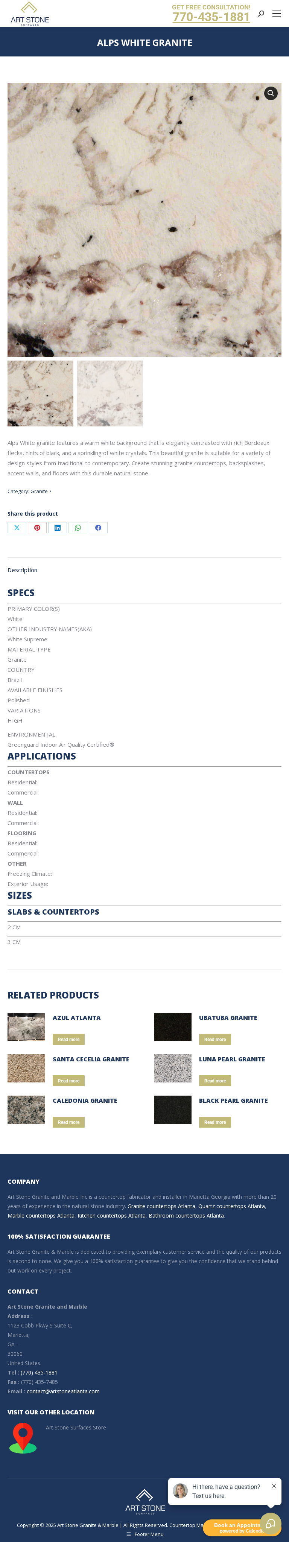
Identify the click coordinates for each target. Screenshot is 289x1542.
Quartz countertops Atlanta (231, 1206)
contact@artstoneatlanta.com (63, 1391)
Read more (68, 1039)
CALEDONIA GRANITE (85, 1100)
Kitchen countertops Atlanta (112, 1215)
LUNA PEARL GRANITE (232, 1059)
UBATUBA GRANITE (228, 1018)
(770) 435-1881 (39, 1372)
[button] (271, 93)
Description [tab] (22, 570)
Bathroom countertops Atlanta (186, 1215)
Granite (39, 491)
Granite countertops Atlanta (161, 1206)
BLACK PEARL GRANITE (233, 1100)
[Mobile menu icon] (276, 13)
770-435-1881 (211, 17)
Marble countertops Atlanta (41, 1215)
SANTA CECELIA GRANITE (91, 1059)
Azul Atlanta (77, 1018)
